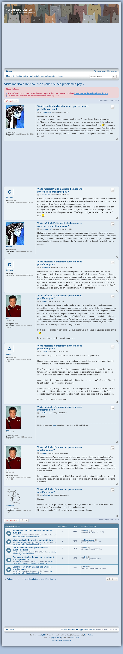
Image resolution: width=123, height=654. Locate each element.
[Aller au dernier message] (92, 530)
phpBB (42, 635)
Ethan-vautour (89, 540)
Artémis (18, 561)
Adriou (8, 354)
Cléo (17, 571)
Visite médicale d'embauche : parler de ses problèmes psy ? (44, 84)
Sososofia (19, 552)
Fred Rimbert (88, 635)
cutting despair (21, 542)
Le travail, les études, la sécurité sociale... (34, 536)
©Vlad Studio (75, 637)
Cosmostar (10, 197)
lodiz (7, 318)
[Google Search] (114, 76)
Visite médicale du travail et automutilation (33, 540)
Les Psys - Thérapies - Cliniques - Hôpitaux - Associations (34, 562)
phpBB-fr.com (56, 637)
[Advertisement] (61, 46)
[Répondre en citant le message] (112, 107)
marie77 (18, 535)
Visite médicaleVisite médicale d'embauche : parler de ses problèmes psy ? (60, 190)
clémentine (10, 505)
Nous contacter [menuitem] (69, 629)
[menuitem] (9, 71)
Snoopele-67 (10, 129)
